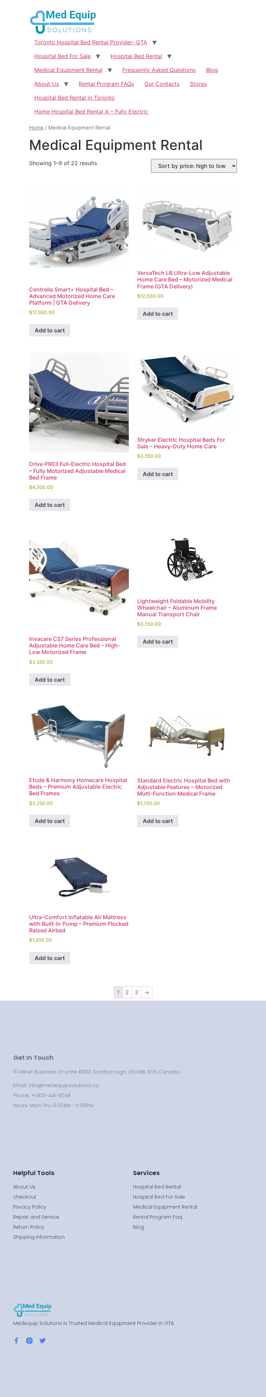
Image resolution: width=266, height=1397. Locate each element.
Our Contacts (161, 83)
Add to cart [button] (50, 330)
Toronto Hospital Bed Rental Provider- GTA (90, 42)
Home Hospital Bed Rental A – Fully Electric (91, 111)
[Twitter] (42, 1340)
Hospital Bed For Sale (62, 56)
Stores (198, 83)
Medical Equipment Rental (68, 69)
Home (36, 128)
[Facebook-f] (16, 1340)
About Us (46, 83)
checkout (24, 1196)
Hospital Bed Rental (136, 56)
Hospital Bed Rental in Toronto (74, 97)
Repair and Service (36, 1217)
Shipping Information (39, 1237)
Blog (212, 69)
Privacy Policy (29, 1206)
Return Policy (28, 1227)
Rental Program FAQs (106, 83)
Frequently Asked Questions (159, 69)
